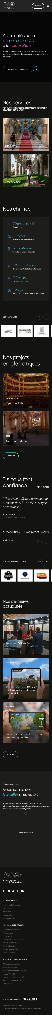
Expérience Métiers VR (12, 980)
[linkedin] (4, 891)
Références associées (11, 929)
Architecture (8, 933)
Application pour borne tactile (14, 970)
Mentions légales (34, 1008)
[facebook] (17, 891)
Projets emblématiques (12, 905)
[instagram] (8, 891)
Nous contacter (9, 918)
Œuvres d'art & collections (13, 939)
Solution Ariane (9, 952)
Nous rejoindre (8, 915)
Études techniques (10, 949)
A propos (6, 908)
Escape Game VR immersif (13, 977)
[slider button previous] (40, 317)
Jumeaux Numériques (11, 942)
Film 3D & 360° (8, 983)
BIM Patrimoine (9, 946)
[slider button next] (46, 317)
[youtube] (22, 891)
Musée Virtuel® (9, 974)
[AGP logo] (9, 6)
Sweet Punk (19, 1005)
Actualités (7, 911)
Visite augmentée (10, 967)
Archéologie (8, 936)
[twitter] (13, 891)
